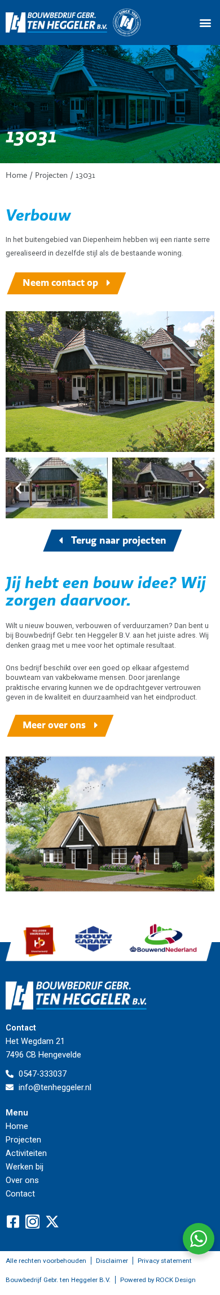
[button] (205, 23)
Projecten (51, 175)
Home (16, 175)
